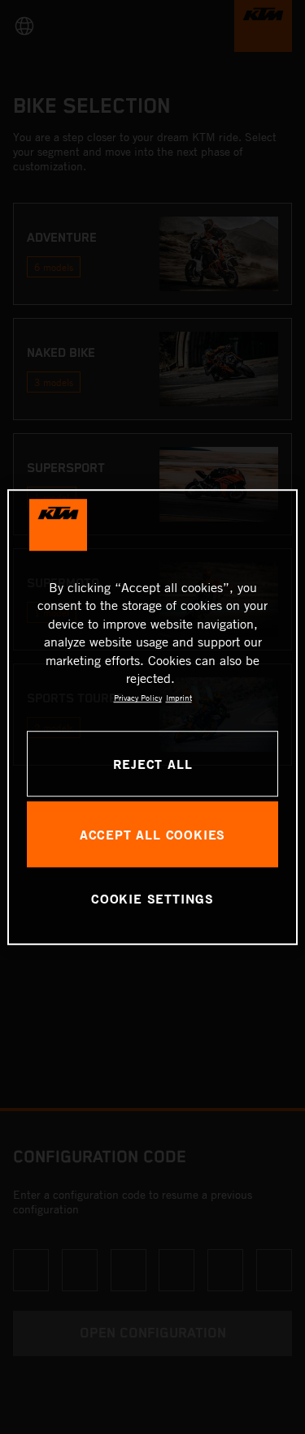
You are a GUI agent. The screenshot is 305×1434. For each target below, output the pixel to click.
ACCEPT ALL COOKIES (152, 834)
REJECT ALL (153, 763)
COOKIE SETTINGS (152, 899)
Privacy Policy (138, 698)
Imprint (179, 698)
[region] (152, 717)
